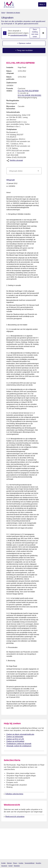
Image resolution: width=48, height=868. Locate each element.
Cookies (21, 863)
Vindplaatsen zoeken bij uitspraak (18, 743)
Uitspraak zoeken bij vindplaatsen (18, 746)
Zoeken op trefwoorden (14, 737)
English (3, 863)
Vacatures (4, 865)
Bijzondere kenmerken (10, 107)
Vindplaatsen (11, 129)
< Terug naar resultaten (24, 50)
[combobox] (24, 170)
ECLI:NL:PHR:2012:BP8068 (28, 91)
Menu (41, 4)
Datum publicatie (10, 78)
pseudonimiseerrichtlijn (18, 35)
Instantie (9, 67)
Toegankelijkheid (29, 863)
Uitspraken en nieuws (13, 12)
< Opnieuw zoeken (24, 43)
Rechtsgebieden (12, 100)
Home (3, 12)
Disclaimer (17, 865)
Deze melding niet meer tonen (34, 33)
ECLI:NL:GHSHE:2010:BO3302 (29, 95)
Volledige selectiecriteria (14, 794)
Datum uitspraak (10, 72)
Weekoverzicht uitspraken (14, 816)
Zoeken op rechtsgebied (15, 741)
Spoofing (38, 863)
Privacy (15, 863)
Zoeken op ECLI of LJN (15, 739)
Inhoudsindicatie (13, 112)
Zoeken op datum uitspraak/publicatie (20, 734)
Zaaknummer (11, 83)
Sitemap (9, 863)
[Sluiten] (43, 33)
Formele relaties (9, 90)
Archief (10, 865)
